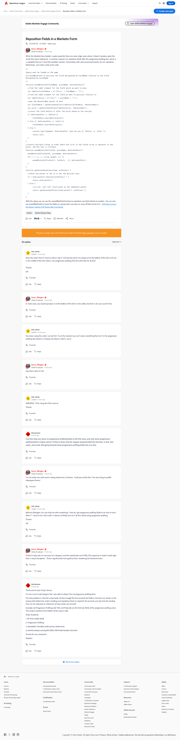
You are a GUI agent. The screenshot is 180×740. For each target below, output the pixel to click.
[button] (164, 11)
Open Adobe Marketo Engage (141, 23)
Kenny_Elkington (37, 49)
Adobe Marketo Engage (32, 11)
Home (5, 11)
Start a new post (87, 233)
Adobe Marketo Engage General (51, 11)
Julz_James (35, 251)
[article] (70, 268)
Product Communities (16, 11)
